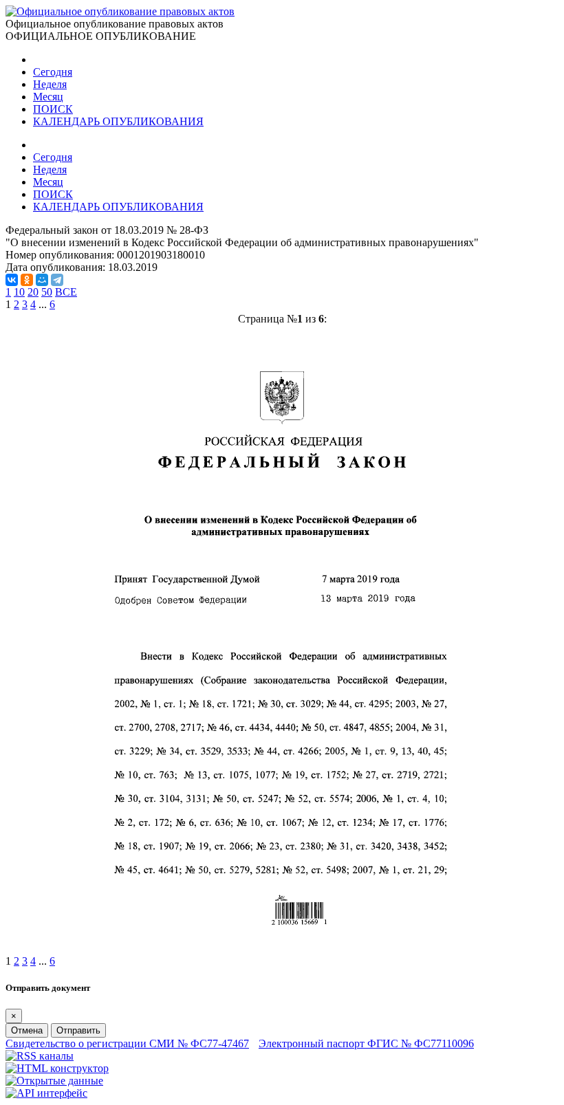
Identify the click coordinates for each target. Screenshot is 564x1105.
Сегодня (52, 72)
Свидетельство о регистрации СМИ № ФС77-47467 (127, 1043)
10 (19, 292)
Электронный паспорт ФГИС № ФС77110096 (366, 1043)
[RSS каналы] (40, 1056)
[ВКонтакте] (12, 280)
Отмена (27, 1030)
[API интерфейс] (46, 1093)
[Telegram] (57, 280)
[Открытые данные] (54, 1080)
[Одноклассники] (27, 280)
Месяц (48, 96)
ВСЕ (66, 292)
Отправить (78, 1030)
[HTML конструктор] (57, 1068)
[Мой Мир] (42, 280)
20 (33, 292)
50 (46, 292)
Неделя (50, 84)
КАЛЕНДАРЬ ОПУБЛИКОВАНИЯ (118, 121)
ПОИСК (53, 109)
